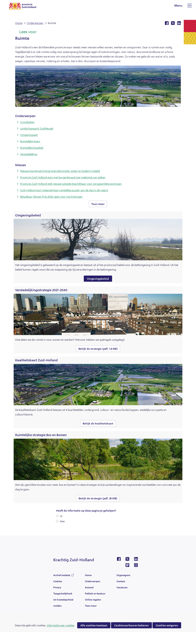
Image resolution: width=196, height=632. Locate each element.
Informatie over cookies (60, 625)
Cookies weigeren (167, 625)
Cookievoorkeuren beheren (131, 625)
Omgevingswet (29, 134)
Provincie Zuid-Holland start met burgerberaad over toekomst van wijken (62, 177)
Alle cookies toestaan (93, 625)
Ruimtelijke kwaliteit (31, 147)
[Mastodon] (127, 566)
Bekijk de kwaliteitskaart (99, 424)
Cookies (57, 581)
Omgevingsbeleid (98, 278)
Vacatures (122, 587)
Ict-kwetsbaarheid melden (63, 602)
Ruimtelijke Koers (30, 141)
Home (88, 575)
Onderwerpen (92, 581)
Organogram (123, 575)
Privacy (57, 587)
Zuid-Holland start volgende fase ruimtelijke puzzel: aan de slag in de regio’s (64, 190)
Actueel (89, 587)
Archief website (61, 576)
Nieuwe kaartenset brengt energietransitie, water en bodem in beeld (60, 171)
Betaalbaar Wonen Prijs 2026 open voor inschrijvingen (51, 196)
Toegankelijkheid (62, 593)
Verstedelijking (28, 154)
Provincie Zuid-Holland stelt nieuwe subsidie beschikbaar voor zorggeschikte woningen (71, 183)
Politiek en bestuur (95, 593)
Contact (121, 581)
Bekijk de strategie (98, 348)
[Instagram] (136, 566)
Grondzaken (27, 122)
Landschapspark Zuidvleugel (36, 128)
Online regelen (93, 599)
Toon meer (99, 204)
